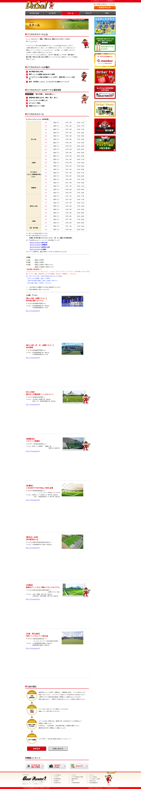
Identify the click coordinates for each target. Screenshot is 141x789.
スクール (70, 13)
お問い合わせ (92, 780)
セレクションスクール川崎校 (38, 249)
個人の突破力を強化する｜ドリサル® (100, 788)
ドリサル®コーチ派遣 (94, 778)
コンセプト (52, 13)
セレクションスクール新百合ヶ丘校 (40, 247)
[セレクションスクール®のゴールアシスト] (35, 780)
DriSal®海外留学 (76, 782)
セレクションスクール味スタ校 (38, 242)
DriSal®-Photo (57, 782)
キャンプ (89, 13)
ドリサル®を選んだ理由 (77, 777)
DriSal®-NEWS (57, 778)
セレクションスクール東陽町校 (38, 244)
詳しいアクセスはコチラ (33, 311)
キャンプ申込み (93, 777)
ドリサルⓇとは (34, 13)
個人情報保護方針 (93, 782)
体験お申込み (75, 778)
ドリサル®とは (57, 775)
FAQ (107, 13)
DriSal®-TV (56, 780)
